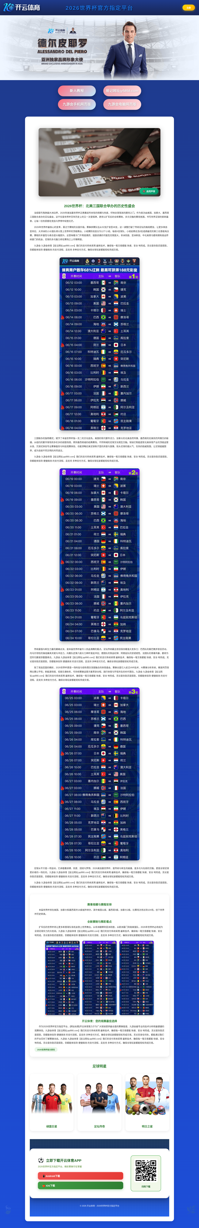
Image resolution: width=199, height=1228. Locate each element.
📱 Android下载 (51, 1176)
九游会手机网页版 (77, 104)
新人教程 (77, 91)
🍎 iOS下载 (48, 1185)
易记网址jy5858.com (122, 91)
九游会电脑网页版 (122, 104)
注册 (189, 8)
